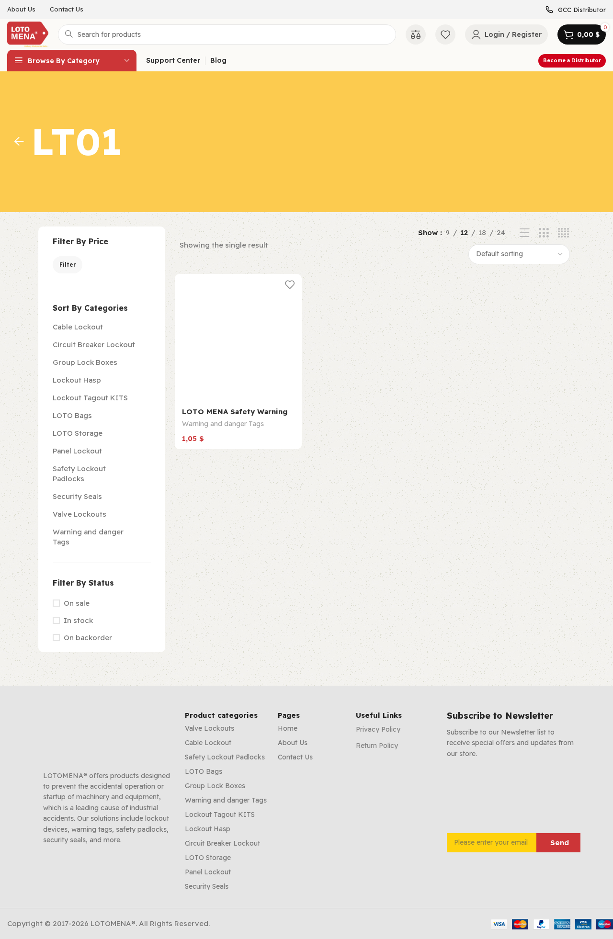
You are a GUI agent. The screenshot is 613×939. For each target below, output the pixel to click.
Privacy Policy (378, 729)
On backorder (88, 637)
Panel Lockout (77, 450)
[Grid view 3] (543, 232)
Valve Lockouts (79, 514)
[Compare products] (416, 34)
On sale (77, 603)
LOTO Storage (77, 433)
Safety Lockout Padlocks (79, 473)
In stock (78, 620)
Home (287, 728)
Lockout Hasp (77, 380)
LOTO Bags (72, 415)
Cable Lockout (78, 326)
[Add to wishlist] (290, 284)
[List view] (524, 232)
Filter (67, 264)
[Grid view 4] (563, 232)
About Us (292, 742)
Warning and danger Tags (88, 536)
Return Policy (377, 745)
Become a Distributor (572, 60)
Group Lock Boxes (85, 362)
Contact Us (295, 757)
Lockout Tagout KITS (90, 397)
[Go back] (19, 141)
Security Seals (77, 496)
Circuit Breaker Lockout (94, 344)
